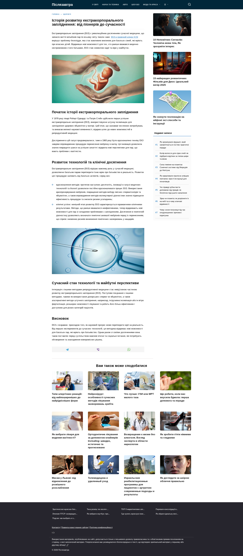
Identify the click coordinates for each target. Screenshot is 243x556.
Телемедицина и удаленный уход (98, 480)
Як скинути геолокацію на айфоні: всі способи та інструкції (168, 120)
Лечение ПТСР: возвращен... (64, 514)
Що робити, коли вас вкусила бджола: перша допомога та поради (174, 397)
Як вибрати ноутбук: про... (98, 514)
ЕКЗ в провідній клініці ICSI (124, 37)
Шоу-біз (135, 5)
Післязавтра (62, 5)
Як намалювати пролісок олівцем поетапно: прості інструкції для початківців (174, 179)
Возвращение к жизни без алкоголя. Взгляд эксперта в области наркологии (139, 439)
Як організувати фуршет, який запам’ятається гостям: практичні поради (174, 145)
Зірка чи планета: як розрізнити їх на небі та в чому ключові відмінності (174, 201)
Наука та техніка (110, 5)
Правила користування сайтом (74, 527)
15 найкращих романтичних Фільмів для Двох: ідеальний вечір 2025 (170, 81)
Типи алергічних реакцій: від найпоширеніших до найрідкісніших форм (67, 397)
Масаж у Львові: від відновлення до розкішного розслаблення (64, 483)
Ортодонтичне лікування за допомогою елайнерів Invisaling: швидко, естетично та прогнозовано (103, 441)
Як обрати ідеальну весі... (167, 514)
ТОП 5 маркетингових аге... (133, 509)
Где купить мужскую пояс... (133, 514)
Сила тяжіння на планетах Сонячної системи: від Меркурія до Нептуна (173, 167)
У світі (95, 5)
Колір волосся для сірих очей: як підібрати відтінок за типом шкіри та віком (174, 156)
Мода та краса (150, 5)
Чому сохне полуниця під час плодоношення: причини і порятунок (172, 213)
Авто (125, 5)
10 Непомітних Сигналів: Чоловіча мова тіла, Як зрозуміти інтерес (168, 43)
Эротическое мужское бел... (64, 509)
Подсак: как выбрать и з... (63, 518)
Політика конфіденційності (101, 527)
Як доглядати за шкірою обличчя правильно (174, 480)
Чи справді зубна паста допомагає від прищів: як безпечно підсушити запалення (173, 190)
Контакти (56, 527)
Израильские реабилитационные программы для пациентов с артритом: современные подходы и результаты (139, 486)
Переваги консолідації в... (167, 509)
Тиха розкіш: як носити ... (97, 509)
